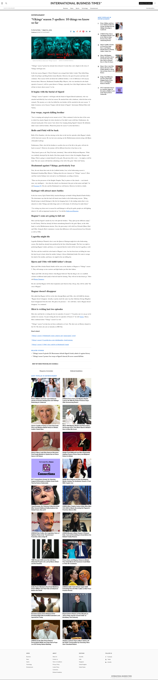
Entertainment (94, 8)
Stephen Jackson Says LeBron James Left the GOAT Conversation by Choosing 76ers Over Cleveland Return (76, 642)
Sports (77, 8)
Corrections (55, 669)
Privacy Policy (56, 664)
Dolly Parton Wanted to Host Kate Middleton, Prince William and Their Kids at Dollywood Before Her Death (45, 588)
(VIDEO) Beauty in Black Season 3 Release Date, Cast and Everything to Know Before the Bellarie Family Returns (77, 534)
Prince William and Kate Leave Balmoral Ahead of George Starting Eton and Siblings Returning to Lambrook (45, 400)
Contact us (55, 659)
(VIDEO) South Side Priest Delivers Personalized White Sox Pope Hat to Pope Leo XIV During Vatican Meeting (44, 642)
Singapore (81, 661)
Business (65, 8)
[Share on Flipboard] (80, 31)
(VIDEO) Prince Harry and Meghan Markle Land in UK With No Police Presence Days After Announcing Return (76, 400)
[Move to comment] (89, 31)
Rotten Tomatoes (39, 279)
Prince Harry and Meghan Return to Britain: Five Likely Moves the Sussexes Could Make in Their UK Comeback (76, 561)
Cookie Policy (56, 667)
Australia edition (150, 8)
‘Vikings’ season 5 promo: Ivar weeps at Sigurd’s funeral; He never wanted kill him (58, 356)
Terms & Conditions (57, 661)
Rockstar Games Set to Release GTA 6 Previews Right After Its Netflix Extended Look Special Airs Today (45, 615)
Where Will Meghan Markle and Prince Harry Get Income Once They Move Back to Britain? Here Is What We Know (77, 427)
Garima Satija (37, 30)
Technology (85, 8)
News (71, 8)
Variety (82, 317)
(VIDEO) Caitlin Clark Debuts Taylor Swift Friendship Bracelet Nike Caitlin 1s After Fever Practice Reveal (77, 588)
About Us (55, 656)
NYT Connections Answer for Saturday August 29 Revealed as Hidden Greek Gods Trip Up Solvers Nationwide (44, 481)
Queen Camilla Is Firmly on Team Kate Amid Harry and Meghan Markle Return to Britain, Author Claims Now (44, 427)
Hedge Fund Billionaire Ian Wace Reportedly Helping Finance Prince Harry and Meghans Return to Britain (76, 454)
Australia (81, 656)
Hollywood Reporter (72, 211)
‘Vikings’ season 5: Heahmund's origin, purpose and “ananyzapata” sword (53, 336)
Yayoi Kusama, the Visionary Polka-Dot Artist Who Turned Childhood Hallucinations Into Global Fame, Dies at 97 (45, 508)
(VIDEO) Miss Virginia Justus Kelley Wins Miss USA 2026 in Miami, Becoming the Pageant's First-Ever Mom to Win (77, 508)
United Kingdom (83, 664)
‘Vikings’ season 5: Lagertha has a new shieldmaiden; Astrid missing (52, 340)
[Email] (86, 31)
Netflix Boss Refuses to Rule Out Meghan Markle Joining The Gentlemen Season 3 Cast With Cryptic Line (77, 481)
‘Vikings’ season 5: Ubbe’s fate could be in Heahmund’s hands (50, 344)
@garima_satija (47, 30)
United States (82, 667)
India (80, 659)
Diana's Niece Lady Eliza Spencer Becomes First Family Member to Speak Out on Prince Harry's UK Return (45, 454)
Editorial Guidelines (76, 371)
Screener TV (37, 186)
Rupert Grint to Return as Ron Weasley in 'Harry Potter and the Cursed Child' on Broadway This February (75, 615)
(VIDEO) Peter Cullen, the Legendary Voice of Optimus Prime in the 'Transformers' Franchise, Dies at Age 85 (45, 534)
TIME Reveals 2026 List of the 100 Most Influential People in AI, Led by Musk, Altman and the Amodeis (45, 561)
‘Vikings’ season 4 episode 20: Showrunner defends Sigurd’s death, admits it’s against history (61, 353)
